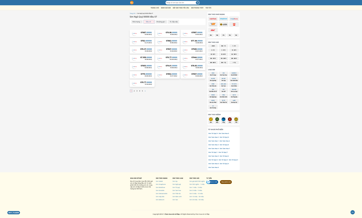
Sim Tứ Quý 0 (224, 137)
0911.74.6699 (13, 212)
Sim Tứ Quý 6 (213, 160)
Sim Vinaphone (161, 184)
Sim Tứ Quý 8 (224, 145)
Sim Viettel (159, 181)
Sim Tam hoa (177, 190)
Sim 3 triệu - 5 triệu (195, 190)
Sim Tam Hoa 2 (225, 141)
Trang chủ (132, 13)
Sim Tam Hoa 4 (213, 148)
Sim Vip (175, 181)
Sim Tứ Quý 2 (224, 156)
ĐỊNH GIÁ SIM (166, 8)
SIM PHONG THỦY (197, 8)
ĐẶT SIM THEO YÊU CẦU (181, 8)
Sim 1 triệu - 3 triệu (195, 187)
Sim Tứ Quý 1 (213, 152)
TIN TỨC (208, 8)
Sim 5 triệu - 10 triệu (196, 193)
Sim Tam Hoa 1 (213, 141)
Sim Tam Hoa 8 (213, 163)
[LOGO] (131, 2)
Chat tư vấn (213, 182)
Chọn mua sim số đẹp (202, 214)
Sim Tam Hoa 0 (224, 133)
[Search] (197, 2)
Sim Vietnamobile (161, 193)
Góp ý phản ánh (226, 182)
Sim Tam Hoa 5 (213, 137)
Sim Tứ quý (176, 187)
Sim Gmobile (160, 190)
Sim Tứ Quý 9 (213, 133)
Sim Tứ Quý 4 (224, 163)
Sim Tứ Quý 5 (233, 160)
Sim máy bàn (160, 196)
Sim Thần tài (177, 193)
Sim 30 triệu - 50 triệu (196, 200)
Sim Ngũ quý (177, 184)
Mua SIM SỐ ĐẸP (136, 178)
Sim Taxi (175, 200)
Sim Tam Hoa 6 (213, 167)
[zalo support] (352, 212)
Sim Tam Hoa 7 (225, 148)
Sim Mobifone (160, 187)
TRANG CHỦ (155, 8)
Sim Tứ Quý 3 (223, 160)
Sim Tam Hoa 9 (213, 156)
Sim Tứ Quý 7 (223, 152)
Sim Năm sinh (177, 196)
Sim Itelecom (160, 200)
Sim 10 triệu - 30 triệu (196, 196)
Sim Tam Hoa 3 (213, 145)
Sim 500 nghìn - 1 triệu (196, 184)
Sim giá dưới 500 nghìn (197, 181)
